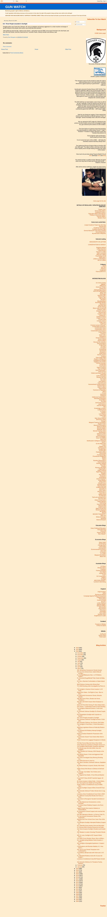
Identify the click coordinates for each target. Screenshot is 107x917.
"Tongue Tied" (102, 209)
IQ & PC (103, 601)
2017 (77, 879)
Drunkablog (102, 349)
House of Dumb (101, 600)
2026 (77, 647)
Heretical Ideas (101, 385)
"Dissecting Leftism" (100, 211)
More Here (6, 34)
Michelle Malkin (101, 428)
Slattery (104, 577)
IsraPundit (103, 634)
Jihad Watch (102, 400)
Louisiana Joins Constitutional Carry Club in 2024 (91, 794)
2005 (77, 899)
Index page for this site (99, 201)
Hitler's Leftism (102, 387)
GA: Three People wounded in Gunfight (88, 717)
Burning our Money (100, 594)
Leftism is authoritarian (99, 258)
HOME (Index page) (100, 33)
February (80, 865)
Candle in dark (102, 313)
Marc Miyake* (102, 534)
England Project (101, 597)
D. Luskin (103, 553)
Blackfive (103, 299)
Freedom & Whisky (100, 624)
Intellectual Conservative (99, 397)
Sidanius (103, 268)
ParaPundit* (102, 450)
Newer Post (4, 49)
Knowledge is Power (100, 408)
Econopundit (102, 548)
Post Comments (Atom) (16, 53)
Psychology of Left (101, 256)
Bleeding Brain (101, 301)
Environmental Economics (98, 549)
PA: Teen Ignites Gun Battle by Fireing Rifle (89, 783)
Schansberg (102, 477)
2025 (77, 649)
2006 (77, 898)
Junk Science (102, 404)
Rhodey (103, 466)
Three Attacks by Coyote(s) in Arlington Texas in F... (91, 744)
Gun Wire (103, 380)
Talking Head (102, 494)
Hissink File (102, 573)
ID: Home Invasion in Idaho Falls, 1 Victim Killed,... (91, 781)
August (79, 659)
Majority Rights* (101, 604)
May (78, 665)
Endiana (103, 356)
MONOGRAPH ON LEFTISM (98, 242)
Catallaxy (103, 569)
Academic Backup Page (99, 229)
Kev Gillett (103, 572)
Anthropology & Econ (100, 290)
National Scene (101, 435)
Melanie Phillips (101, 606)
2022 (77, 870)
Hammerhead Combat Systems (97, 384)
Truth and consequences (99, 497)
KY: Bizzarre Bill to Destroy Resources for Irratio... (90, 827)
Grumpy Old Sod (101, 377)
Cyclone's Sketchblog (100, 582)
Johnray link (102, 226)
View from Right (101, 504)
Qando (104, 457)
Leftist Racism (102, 250)
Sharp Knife (102, 481)
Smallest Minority (101, 487)
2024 (77, 651)
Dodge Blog (102, 345)
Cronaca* (103, 333)
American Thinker (101, 287)
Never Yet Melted (101, 438)
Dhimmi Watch (102, 340)
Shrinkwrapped (101, 484)
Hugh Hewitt (102, 388)
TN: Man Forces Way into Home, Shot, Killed (89, 743)
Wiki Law (103, 515)
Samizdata (103, 611)
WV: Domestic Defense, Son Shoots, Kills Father (90, 722)
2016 (77, 880)
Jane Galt (103, 550)
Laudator (103, 412)
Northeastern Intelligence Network (96, 440)
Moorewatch (102, 432)
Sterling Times (102, 614)
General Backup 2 (101, 232)
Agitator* (103, 284)
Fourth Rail (103, 364)
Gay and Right (102, 369)
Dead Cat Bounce (101, 337)
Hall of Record (102, 383)
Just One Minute (101, 405)
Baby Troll (103, 292)
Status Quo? (102, 257)
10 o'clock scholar (101, 282)
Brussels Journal (101, 311)
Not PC (104, 442)
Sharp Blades (102, 480)
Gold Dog (103, 374)
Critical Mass (102, 332)
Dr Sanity (103, 347)
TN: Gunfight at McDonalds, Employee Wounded (90, 746)
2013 (77, 885)
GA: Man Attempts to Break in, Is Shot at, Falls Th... (91, 814)
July (78, 661)
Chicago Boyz (102, 545)
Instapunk (103, 395)
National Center (101, 433)
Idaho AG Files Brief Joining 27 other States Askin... (91, 705)
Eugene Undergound (100, 359)
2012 (77, 887)
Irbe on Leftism (102, 260)
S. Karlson (103, 552)
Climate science (101, 321)
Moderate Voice (101, 429)
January (79, 867)
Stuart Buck (102, 493)
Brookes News (102, 567)
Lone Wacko (102, 414)
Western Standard (101, 510)
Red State (103, 464)
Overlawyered (102, 448)
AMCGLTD (103, 285)
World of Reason (101, 519)
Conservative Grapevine (99, 326)
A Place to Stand (101, 625)
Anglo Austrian (102, 591)
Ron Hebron (102, 474)
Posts (77, 21)
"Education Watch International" (97, 213)
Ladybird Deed (102, 409)
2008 (77, 894)
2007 (77, 896)
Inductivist (103, 394)
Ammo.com (102, 288)
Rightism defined (101, 247)
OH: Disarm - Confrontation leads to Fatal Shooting (91, 706)
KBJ (104, 407)
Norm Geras (102, 598)
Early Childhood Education (98, 528)
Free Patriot (102, 366)
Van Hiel (103, 267)
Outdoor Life (102, 446)
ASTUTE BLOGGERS (99, 291)
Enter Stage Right (101, 357)
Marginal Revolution (100, 555)
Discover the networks (99, 342)
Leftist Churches (101, 249)
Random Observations (99, 460)
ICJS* (104, 574)
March (79, 668)
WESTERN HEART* (100, 580)
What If (104, 512)
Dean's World (102, 339)
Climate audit (102, 319)
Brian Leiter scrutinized (99, 308)
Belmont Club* (102, 295)
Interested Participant (100, 398)
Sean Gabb (102, 613)
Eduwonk (103, 531)
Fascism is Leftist (101, 251)
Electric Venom (101, 354)
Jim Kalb (103, 401)
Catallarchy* (102, 315)
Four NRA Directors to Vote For (85, 760)
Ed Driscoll (103, 350)
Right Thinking (102, 470)
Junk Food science (100, 402)
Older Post (68, 49)
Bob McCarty (102, 305)
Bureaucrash (102, 312)
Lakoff (104, 266)
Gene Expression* (101, 370)
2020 (77, 873)
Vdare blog (103, 503)
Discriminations (101, 343)
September (80, 658)
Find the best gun (101, 363)
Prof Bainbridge (101, 455)
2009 (77, 892)
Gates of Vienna (101, 367)
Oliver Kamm (102, 608)
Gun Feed (103, 378)
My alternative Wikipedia (99, 233)
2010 (77, 891)
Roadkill (103, 473)
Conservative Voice (100, 329)
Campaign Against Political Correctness (95, 596)
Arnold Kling (102, 543)
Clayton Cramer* (101, 318)
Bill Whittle (103, 511)
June (78, 663)
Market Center (102, 424)
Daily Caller (102, 335)
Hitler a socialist (101, 253)
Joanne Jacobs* (101, 532)
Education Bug (102, 529)
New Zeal (103, 439)
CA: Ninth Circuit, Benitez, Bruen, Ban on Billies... (91, 838)
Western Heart (102, 218)
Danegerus (103, 336)
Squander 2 (102, 488)
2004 (77, 901)
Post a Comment (7, 46)
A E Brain (103, 566)
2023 (77, 868)
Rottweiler (103, 476)
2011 (77, 889)
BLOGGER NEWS (100, 302)
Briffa (104, 593)
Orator (104, 445)
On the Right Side (101, 443)
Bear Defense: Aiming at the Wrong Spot (88, 684)
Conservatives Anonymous (98, 330)
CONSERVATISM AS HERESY (97, 244)
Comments (79, 24)
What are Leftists (101, 254)
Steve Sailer (102, 490)
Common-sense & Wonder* (98, 325)
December (80, 653)
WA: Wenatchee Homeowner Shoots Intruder (89, 670)
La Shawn (103, 411)
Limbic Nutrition (101, 603)
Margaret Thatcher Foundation (97, 422)
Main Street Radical (100, 418)
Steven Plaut (102, 635)
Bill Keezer (103, 298)
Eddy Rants (102, 353)
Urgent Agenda (101, 501)
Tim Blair (103, 579)
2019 (77, 875)
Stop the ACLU (101, 491)
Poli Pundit (103, 453)
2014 (77, 884)
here (90, 155)
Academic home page (100, 227)
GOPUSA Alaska (101, 376)
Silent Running (101, 486)
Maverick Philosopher (100, 425)
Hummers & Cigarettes (99, 390)
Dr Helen (103, 346)
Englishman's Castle (100, 615)
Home (36, 49)
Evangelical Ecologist (100, 360)
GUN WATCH (15, 7)
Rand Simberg (102, 462)
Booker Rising (102, 306)
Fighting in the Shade (100, 361)
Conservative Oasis (100, 328)
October (79, 656)
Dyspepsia (103, 352)
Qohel (104, 459)
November (80, 654)
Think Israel (102, 637)
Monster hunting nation (99, 431)
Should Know (102, 483)
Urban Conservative (100, 500)
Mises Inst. (103, 556)
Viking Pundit (102, 505)
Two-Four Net (102, 498)
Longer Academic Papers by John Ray (95, 225)
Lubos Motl (103, 415)
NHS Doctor (102, 607)
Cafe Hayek (102, 546)
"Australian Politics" (100, 212)
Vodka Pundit (102, 507)
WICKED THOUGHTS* (99, 514)
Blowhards (103, 304)
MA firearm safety (101, 419)
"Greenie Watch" (101, 216)
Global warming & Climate (98, 373)
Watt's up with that (101, 508)
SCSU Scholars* (101, 479)
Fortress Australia (101, 570)
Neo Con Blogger (101, 436)
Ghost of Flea (102, 371)
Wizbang (103, 518)
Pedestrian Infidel (101, 452)
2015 (77, 882)
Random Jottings (101, 463)
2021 (77, 872)
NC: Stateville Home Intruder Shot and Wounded (90, 825)
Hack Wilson (102, 381)
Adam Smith (102, 542)
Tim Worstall (102, 495)
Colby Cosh (102, 322)
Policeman (103, 610)
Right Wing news (101, 471)
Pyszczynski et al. (101, 271)
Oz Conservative (101, 576)
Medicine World (101, 426)
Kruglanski (103, 270)
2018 (77, 877)
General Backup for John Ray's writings (95, 230)
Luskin (104, 416)
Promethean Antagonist (99, 456)
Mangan (103, 421)
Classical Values (101, 316)
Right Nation (102, 469)
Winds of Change (101, 517)
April (78, 666)
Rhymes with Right (100, 467)
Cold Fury (103, 323)
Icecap (104, 392)
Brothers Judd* (102, 309)
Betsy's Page (102, 297)
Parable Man (102, 449)
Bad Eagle (103, 294)
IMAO (104, 391)
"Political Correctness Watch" (98, 215)
